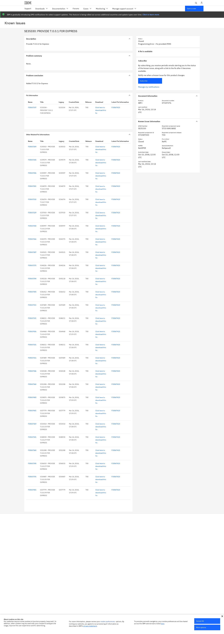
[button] (222, 616)
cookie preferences (107, 621)
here (162, 624)
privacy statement (90, 626)
